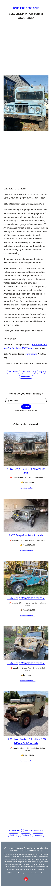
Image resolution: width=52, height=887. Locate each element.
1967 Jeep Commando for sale (26, 598)
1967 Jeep (12, 372)
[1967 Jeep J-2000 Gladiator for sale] (26, 465)
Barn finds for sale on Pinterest (34, 873)
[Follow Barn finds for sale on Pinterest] (26, 880)
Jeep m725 (25, 377)
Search (26, 407)
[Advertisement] (26, 48)
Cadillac (13, 835)
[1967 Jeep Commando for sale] (26, 594)
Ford (26, 830)
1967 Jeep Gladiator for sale (26, 535)
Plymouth (37, 835)
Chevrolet (15, 830)
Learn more (42, 869)
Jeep (40, 372)
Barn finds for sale (26, 8)
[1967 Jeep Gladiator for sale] (26, 532)
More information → (27, 488)
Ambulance (27, 372)
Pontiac (25, 835)
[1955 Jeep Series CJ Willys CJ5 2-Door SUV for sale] (26, 736)
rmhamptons (30, 354)
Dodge (37, 830)
